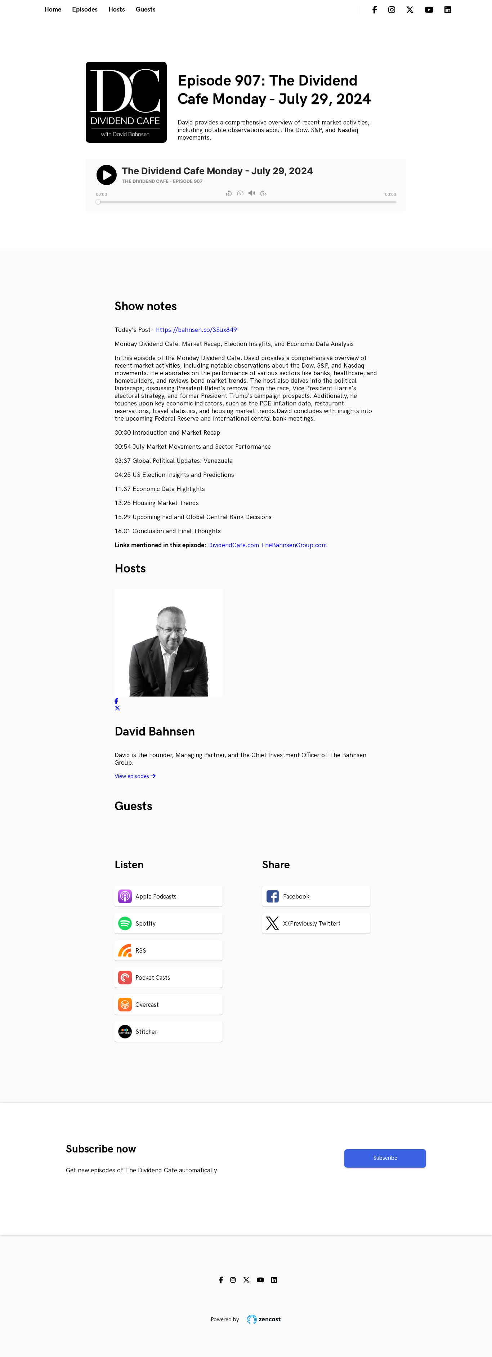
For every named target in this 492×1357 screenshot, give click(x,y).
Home (52, 9)
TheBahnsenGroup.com (294, 545)
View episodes (133, 776)
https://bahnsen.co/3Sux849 (196, 330)
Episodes (85, 9)
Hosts (116, 9)
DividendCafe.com (233, 545)
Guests (146, 9)
